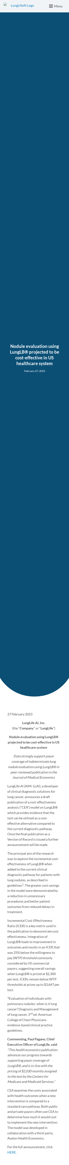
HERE (11, 1152)
